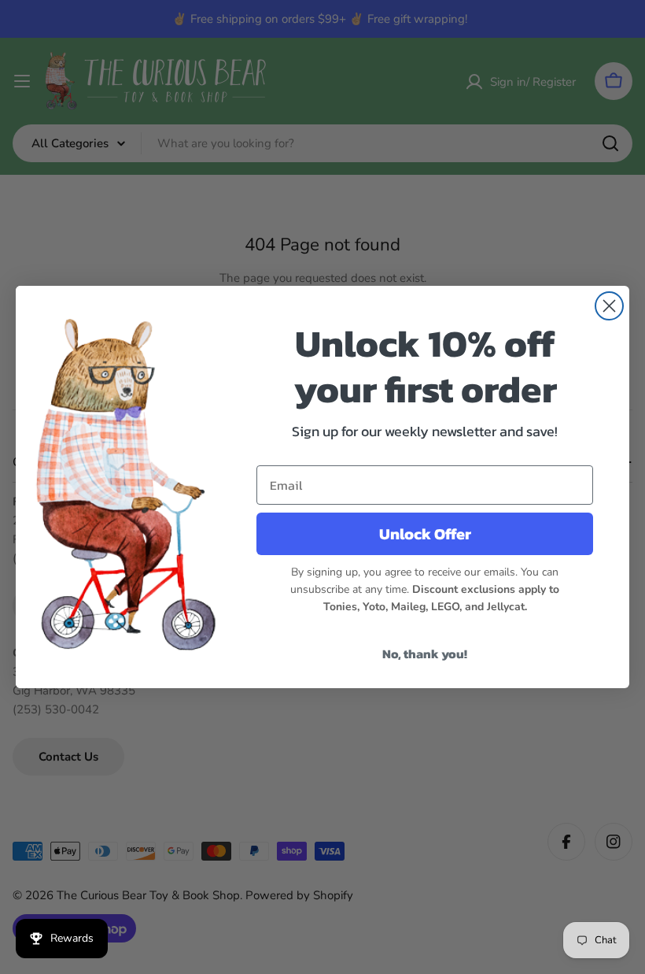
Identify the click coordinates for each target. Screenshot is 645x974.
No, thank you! (424, 653)
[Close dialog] (609, 306)
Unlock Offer (425, 534)
